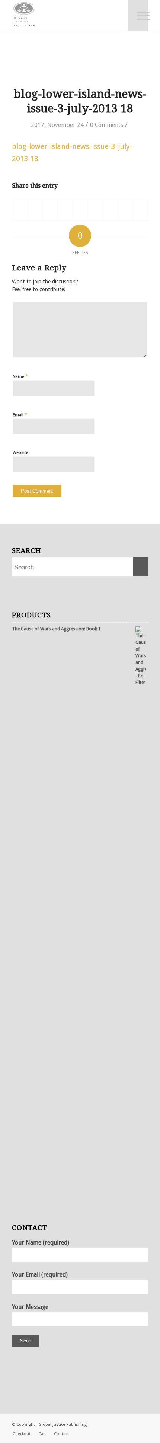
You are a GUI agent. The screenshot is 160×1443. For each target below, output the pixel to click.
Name (20, 376)
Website (20, 452)
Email (20, 414)
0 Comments (106, 124)
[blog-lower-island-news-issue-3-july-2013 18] (80, 66)
